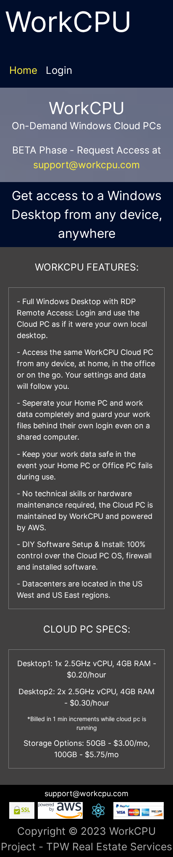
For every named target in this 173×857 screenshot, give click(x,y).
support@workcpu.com (86, 165)
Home (23, 70)
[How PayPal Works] (138, 812)
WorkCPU (68, 22)
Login (59, 70)
